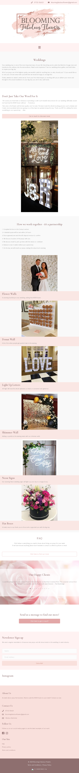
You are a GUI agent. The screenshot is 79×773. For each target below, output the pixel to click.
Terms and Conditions (34, 765)
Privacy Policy (47, 765)
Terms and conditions (8, 750)
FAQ (3, 744)
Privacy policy (6, 747)
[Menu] (39, 47)
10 (48, 588)
